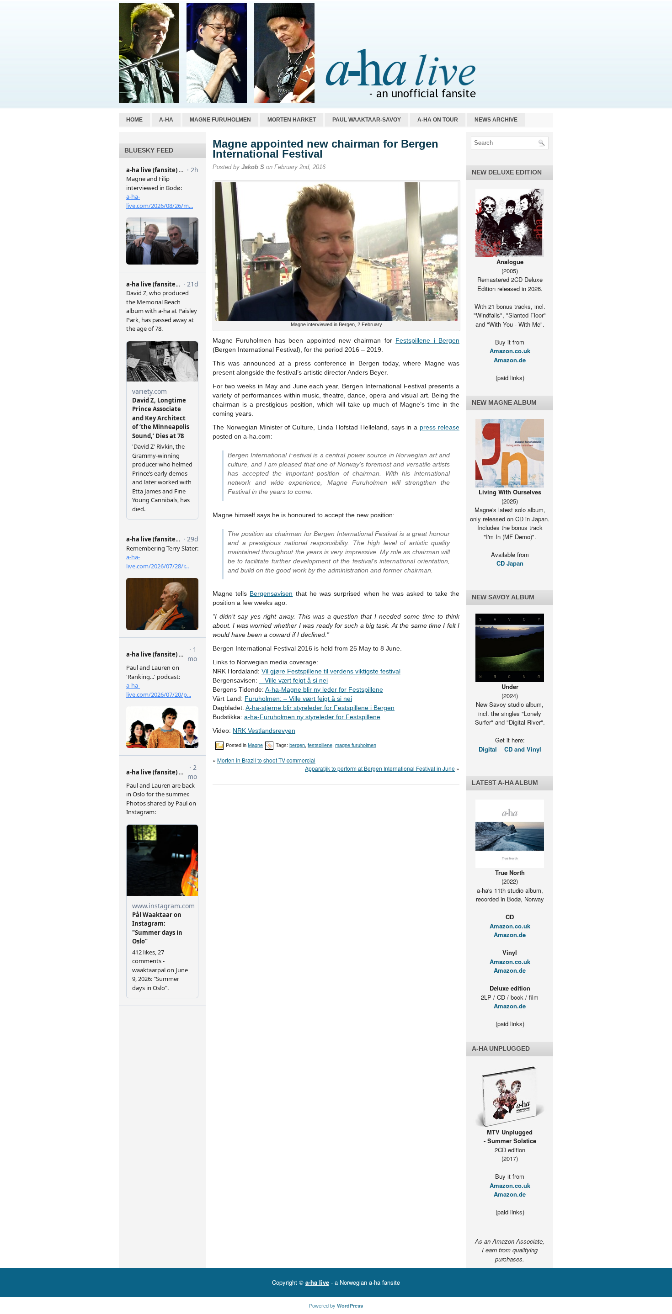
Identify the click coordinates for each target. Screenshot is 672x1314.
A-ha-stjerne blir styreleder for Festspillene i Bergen (320, 707)
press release (439, 427)
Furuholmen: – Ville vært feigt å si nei (298, 698)
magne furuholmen (355, 744)
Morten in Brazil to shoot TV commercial (266, 760)
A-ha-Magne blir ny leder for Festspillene (324, 689)
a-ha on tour (437, 120)
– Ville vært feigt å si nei (293, 680)
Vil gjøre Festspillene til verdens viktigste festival (330, 671)
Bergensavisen (271, 593)
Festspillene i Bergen (427, 340)
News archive (496, 120)
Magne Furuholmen (220, 120)
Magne (255, 744)
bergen (297, 744)
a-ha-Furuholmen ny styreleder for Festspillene (312, 717)
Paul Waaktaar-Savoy (366, 120)
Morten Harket (291, 120)
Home (134, 120)
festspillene (320, 744)
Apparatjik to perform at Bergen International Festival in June (380, 768)
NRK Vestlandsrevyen (264, 730)
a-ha (166, 120)
